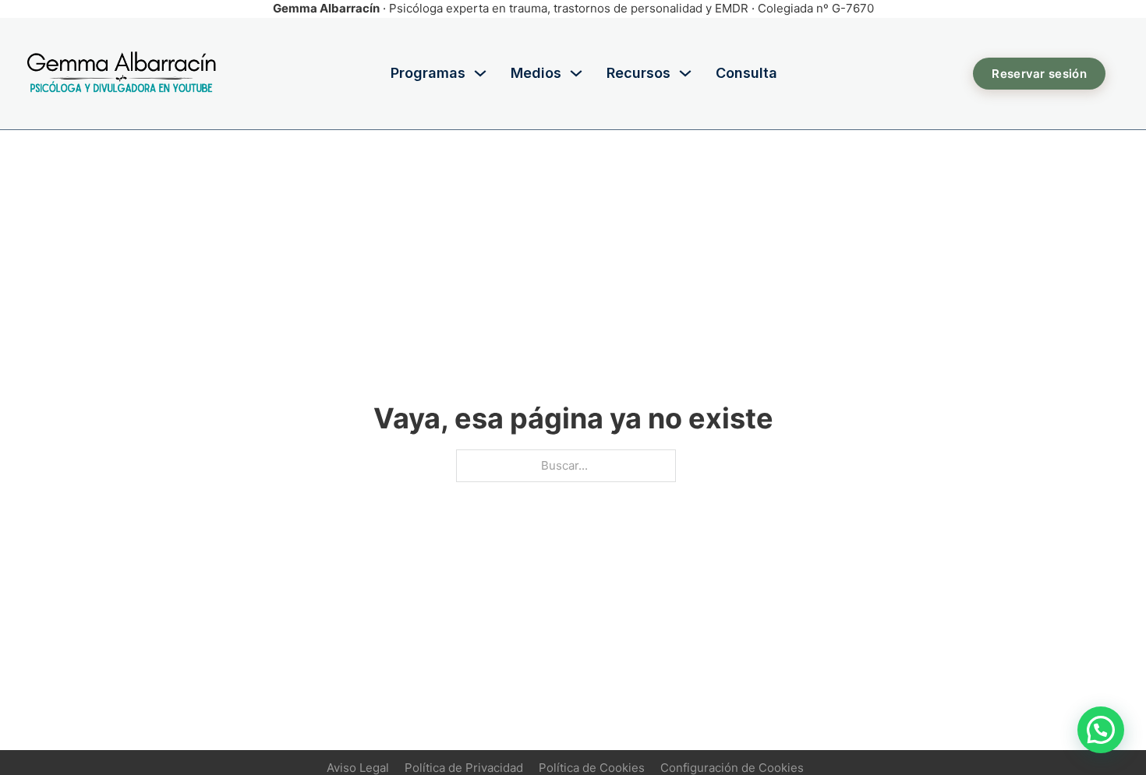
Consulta (746, 73)
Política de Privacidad (464, 767)
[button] (1100, 729)
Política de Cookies (592, 767)
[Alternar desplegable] (480, 73)
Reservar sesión (1039, 73)
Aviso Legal (358, 767)
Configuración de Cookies (732, 767)
